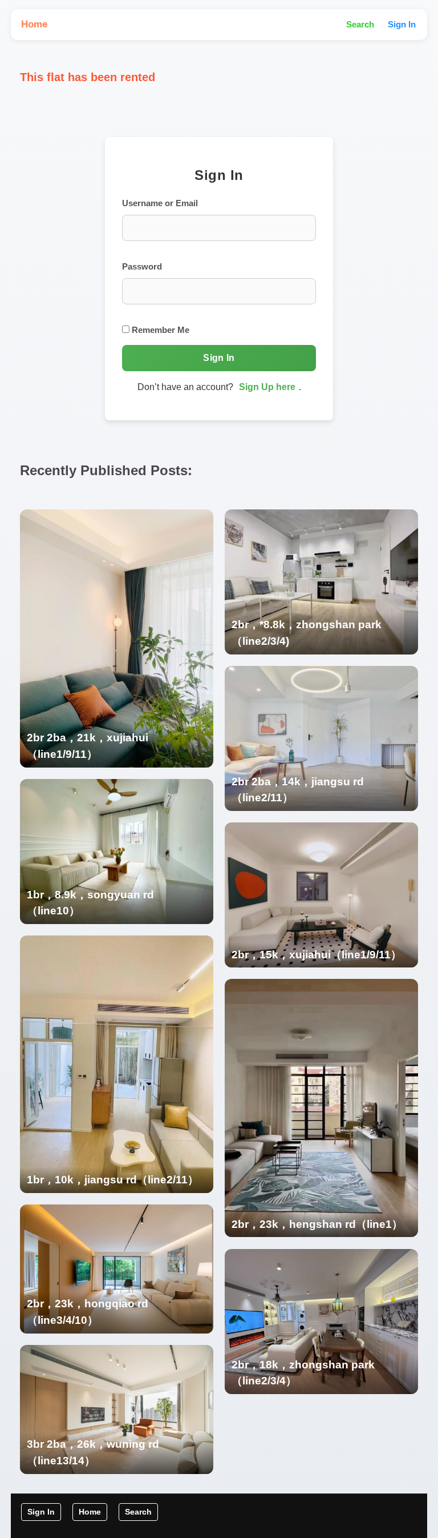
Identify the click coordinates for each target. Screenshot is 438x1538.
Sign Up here (267, 387)
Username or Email (160, 203)
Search (360, 24)
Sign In (402, 24)
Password (142, 266)
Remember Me (159, 330)
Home (34, 24)
